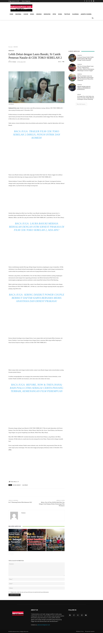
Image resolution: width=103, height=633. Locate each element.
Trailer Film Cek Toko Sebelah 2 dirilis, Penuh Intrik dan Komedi (36, 134)
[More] (70, 492)
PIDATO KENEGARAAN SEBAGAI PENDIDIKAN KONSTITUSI (83, 88)
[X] (89, 1)
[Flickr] (77, 615)
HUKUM (79, 94)
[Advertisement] (51, 32)
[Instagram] (87, 1)
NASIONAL (17, 544)
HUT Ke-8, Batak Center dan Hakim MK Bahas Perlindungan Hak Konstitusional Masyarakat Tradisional (55, 547)
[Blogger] (70, 615)
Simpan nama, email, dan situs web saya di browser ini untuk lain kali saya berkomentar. (30, 592)
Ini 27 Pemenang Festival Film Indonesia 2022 (20, 502)
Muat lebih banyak (81, 104)
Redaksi (14, 61)
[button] (92, 18)
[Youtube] (93, 1)
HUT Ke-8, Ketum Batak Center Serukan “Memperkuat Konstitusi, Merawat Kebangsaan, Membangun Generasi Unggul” (36, 546)
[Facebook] (85, 1)
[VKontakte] (85, 615)
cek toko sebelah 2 (17, 485)
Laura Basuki (25, 485)
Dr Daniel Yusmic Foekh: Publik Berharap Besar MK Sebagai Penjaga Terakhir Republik (18, 548)
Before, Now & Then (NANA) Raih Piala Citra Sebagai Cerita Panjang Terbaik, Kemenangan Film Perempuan (36, 388)
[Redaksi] (10, 62)
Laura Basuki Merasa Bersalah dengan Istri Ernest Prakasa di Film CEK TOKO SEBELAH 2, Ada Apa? (36, 226)
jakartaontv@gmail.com (43, 625)
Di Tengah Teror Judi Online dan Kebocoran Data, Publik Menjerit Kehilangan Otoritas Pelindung (85, 98)
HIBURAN (15, 47)
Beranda (10, 47)
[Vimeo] (91, 1)
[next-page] (12, 554)
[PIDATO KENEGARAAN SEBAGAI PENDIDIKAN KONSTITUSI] (72, 87)
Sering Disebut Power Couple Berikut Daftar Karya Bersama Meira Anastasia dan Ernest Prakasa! (38, 298)
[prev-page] (10, 554)
